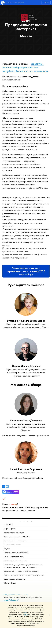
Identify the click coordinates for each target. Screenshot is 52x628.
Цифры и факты (10, 529)
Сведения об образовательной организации (21, 571)
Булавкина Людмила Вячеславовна (26, 320)
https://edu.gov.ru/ (11, 600)
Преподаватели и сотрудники (15, 541)
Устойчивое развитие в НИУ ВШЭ (17, 537)
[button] (20, 522)
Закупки (7, 549)
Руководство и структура (14, 533)
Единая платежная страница (15, 579)
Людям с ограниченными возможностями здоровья (24, 575)
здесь (25, 612)
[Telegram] (7, 486)
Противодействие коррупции (15, 561)
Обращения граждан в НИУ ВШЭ (16, 553)
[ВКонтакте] (3, 486)
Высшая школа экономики (14, 3)
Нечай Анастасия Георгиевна (26, 469)
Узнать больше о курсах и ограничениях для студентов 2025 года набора (26, 271)
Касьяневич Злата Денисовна (26, 420)
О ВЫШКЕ (8, 525)
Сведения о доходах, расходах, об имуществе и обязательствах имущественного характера (23, 566)
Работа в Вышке (10, 583)
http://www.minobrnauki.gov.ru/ (16, 595)
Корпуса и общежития (12, 545)
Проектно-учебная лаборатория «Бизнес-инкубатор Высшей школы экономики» (25, 67)
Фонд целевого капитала (13, 556)
